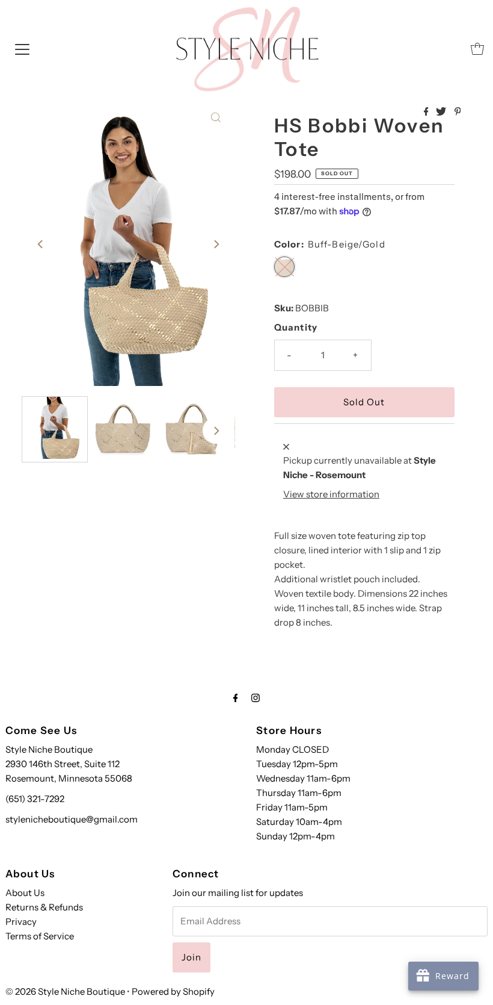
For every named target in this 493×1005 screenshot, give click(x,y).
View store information (331, 494)
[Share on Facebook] (427, 112)
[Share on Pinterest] (458, 112)
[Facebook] (235, 698)
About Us (24, 892)
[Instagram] (255, 698)
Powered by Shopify (173, 991)
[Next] (216, 244)
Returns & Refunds (44, 907)
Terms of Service (39, 936)
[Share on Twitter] (442, 112)
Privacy (21, 921)
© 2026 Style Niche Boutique (65, 991)
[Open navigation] (22, 49)
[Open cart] (477, 49)
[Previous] (41, 244)
